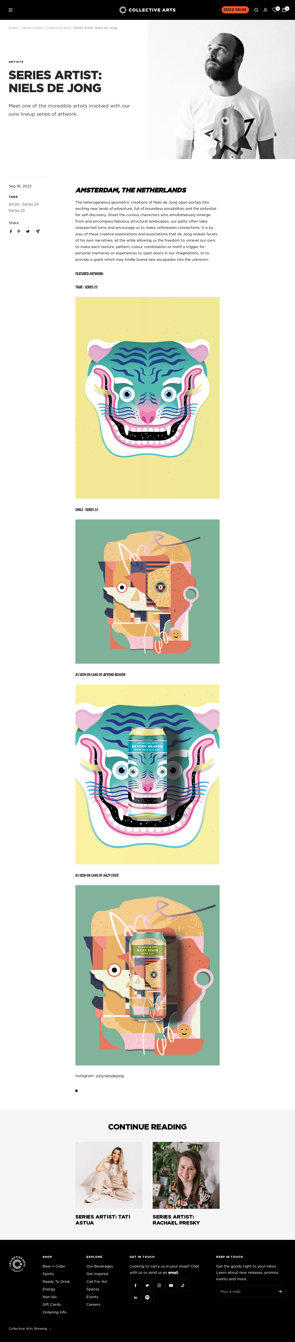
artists (16, 62)
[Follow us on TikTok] (183, 1285)
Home (13, 28)
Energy (49, 1289)
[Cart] (284, 10)
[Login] (265, 10)
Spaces (92, 1289)
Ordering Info (55, 1312)
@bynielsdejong (109, 1076)
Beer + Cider (54, 1266)
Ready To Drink (56, 1281)
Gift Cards (52, 1304)
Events (92, 1297)
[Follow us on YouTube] (171, 1285)
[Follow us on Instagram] (159, 1285)
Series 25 (17, 210)
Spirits (48, 1274)
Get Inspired (97, 1274)
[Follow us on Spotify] (147, 1297)
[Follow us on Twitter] (147, 1285)
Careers (93, 1304)
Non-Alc (50, 1297)
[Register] (280, 1291)
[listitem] (11, 231)
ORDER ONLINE (235, 10)
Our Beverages (99, 1266)
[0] (275, 10)
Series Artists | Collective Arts (46, 28)
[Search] (256, 10)
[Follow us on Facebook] (135, 1285)
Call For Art (96, 1281)
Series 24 (30, 204)
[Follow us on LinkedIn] (135, 1297)
